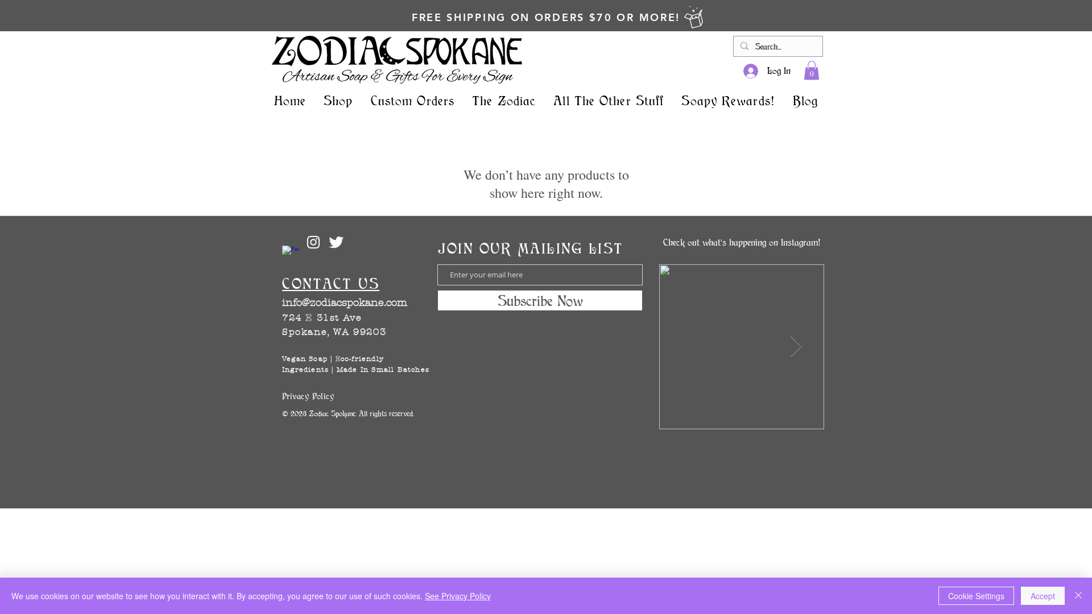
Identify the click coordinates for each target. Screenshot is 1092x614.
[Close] (1078, 596)
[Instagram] (313, 242)
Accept (1043, 595)
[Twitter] (336, 242)
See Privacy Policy (458, 595)
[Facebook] (290, 254)
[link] (812, 70)
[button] (338, 100)
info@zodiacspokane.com (344, 303)
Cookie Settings (976, 595)
